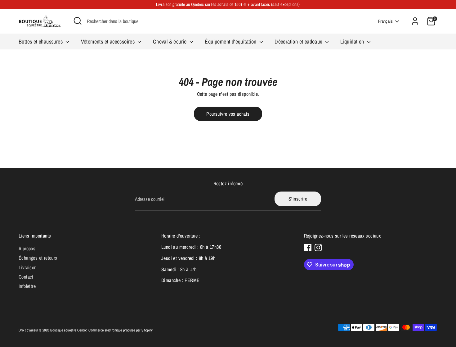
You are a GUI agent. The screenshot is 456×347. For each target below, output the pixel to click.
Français (385, 21)
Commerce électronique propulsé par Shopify (120, 330)
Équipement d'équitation (231, 41)
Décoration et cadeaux (299, 41)
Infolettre (27, 286)
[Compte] (415, 21)
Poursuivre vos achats (227, 113)
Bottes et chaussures (41, 41)
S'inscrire (297, 198)
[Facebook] (307, 247)
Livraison (28, 267)
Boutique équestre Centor (68, 330)
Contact (26, 276)
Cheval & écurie (170, 41)
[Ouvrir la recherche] (77, 21)
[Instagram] (318, 247)
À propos (27, 248)
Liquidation (352, 41)
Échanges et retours (38, 257)
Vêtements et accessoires (108, 41)
